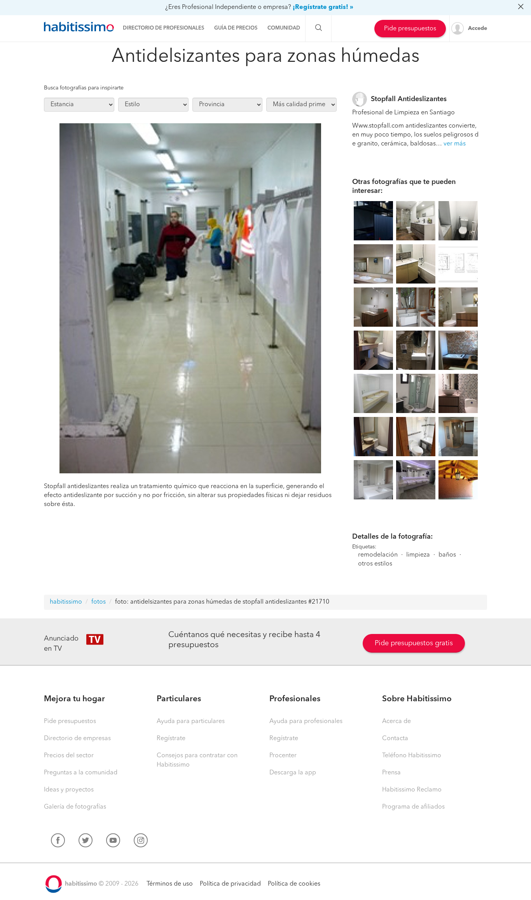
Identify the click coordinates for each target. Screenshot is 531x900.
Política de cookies (294, 884)
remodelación (378, 555)
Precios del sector (69, 756)
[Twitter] (86, 842)
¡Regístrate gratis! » (323, 7)
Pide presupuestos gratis (414, 643)
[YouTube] (113, 842)
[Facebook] (58, 842)
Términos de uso (170, 884)
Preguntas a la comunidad (80, 773)
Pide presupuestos (410, 29)
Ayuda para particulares (191, 721)
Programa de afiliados (413, 807)
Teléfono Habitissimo (411, 756)
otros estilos (375, 564)
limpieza (418, 555)
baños (447, 555)
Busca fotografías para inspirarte (84, 88)
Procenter (283, 756)
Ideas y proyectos (69, 790)
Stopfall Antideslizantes (409, 99)
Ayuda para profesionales (305, 721)
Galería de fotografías (75, 807)
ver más (455, 144)
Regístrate (171, 738)
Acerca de (396, 721)
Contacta (395, 738)
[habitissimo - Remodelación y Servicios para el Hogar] (79, 27)
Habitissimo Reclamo (412, 790)
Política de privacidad (230, 884)
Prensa (391, 773)
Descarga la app (292, 773)
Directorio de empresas (77, 738)
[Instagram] (141, 842)
